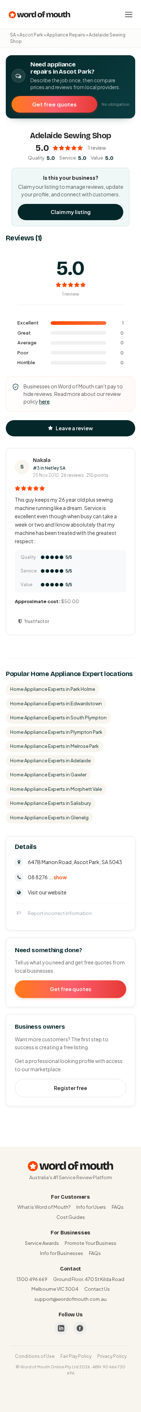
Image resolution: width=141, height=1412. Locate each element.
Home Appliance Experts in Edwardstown (56, 703)
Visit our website (47, 892)
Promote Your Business (90, 1243)
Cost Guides (70, 1217)
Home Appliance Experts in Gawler (48, 774)
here (44, 401)
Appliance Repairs (66, 35)
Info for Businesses (61, 1253)
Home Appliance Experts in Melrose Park (54, 746)
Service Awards (42, 1243)
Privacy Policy (112, 1356)
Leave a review (74, 428)
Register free (70, 1088)
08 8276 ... (47, 877)
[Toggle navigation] (128, 14)
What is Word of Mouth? (43, 1207)
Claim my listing (71, 212)
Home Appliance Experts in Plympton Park (56, 732)
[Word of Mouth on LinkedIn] (61, 1328)
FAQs (118, 1207)
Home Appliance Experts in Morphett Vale (56, 789)
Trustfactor (36, 621)
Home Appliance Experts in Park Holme (52, 689)
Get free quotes (54, 104)
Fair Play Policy (75, 1356)
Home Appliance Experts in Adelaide (50, 760)
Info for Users (91, 1207)
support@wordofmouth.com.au (70, 1299)
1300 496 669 (32, 1279)
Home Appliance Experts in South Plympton (58, 717)
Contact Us (97, 1289)
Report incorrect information (60, 913)
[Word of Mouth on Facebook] (79, 1328)
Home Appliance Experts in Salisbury (50, 803)
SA (13, 35)
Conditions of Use (35, 1356)
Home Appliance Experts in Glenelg (49, 817)
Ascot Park (31, 35)
